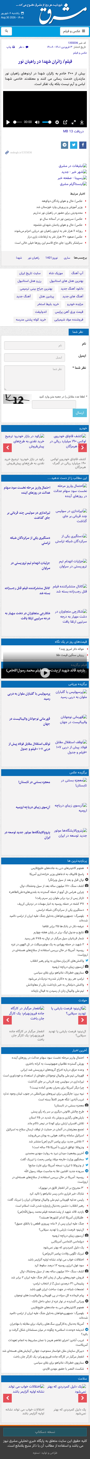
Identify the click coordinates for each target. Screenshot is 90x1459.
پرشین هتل (46, 296)
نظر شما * (79, 367)
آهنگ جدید (23, 296)
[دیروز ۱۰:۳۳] (66, 444)
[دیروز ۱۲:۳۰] (69, 595)
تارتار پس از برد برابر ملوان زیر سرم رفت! (59, 898)
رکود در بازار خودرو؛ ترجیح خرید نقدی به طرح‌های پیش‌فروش (24, 461)
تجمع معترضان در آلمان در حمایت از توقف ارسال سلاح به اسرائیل (45, 1129)
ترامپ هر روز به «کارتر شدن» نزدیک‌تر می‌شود (56, 978)
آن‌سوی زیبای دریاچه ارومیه (33, 807)
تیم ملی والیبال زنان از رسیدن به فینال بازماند (57, 991)
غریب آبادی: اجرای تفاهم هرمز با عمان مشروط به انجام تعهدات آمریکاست (48, 1342)
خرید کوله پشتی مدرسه (31, 319)
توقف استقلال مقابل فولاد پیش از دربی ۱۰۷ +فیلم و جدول (29, 746)
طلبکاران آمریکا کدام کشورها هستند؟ (61, 1217)
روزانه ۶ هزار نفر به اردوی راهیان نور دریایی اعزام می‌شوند (48, 231)
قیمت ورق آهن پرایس (69, 311)
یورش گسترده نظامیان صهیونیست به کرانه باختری (55, 1063)
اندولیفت (41, 311)
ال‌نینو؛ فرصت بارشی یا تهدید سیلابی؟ (67, 1033)
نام (84, 343)
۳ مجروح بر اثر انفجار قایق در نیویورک (61, 1188)
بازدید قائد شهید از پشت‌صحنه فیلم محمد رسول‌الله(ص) (51, 1212)
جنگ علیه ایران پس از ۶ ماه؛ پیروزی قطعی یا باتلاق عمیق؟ (49, 1223)
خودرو (83, 428)
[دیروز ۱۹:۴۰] (69, 726)
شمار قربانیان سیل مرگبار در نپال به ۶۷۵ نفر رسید (54, 938)
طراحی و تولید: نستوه (45, 1453)
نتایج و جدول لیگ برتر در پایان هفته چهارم (59, 932)
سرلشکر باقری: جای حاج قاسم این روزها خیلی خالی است (49, 243)
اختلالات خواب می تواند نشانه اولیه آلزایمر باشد (56, 1259)
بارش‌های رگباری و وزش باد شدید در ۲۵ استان (56, 1117)
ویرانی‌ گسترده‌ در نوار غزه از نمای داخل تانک (58, 1301)
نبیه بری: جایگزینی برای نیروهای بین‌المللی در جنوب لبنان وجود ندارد (43, 1093)
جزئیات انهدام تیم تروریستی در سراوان (30, 565)
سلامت (82, 1378)
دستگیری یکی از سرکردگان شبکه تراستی (30, 540)
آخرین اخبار (79, 1050)
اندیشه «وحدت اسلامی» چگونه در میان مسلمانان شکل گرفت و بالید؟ (48, 1332)
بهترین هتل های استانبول (66, 281)
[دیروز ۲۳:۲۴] (24, 1017)
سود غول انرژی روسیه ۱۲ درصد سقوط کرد (59, 1265)
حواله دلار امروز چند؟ (71, 649)
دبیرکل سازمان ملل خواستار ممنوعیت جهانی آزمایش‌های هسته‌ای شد (43, 1351)
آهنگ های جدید (72, 296)
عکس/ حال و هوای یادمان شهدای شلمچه (58, 225)
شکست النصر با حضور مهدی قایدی (63, 1368)
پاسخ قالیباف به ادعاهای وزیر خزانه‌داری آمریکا (57, 874)
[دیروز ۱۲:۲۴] (69, 620)
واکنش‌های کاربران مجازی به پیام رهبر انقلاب (57, 961)
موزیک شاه (56, 273)
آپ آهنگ (77, 273)
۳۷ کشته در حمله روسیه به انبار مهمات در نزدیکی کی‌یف (50, 904)
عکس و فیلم (72, 31)
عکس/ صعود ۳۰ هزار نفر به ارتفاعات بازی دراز (55, 237)
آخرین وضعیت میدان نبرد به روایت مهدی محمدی (54, 1153)
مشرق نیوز (53, 12)
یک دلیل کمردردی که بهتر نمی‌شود (63, 1247)
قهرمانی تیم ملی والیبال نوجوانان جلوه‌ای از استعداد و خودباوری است (43, 1075)
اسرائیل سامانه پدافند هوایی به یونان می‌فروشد (56, 1135)
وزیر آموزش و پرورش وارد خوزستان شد (59, 207)
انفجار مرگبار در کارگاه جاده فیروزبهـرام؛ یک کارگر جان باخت (26, 1035)
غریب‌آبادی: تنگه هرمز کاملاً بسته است (61, 1099)
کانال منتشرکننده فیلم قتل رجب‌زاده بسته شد (27, 590)
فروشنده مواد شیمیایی (68, 319)
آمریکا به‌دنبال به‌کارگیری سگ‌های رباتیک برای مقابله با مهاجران (47, 1324)
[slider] (17, 122)
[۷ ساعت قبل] (24, 1395)
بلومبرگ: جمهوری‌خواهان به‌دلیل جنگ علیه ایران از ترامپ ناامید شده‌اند (48, 918)
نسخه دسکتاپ (45, 1432)
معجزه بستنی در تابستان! (34, 782)
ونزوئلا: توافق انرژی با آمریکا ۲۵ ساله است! (58, 1147)
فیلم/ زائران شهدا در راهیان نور (45, 61)
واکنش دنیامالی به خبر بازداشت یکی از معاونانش (55, 984)
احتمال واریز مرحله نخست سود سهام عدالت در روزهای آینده (27, 490)
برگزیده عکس (78, 772)
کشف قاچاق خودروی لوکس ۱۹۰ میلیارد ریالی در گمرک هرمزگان (68, 463)
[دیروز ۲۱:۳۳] (69, 701)
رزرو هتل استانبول (29, 281)
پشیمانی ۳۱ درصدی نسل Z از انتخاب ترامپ (58, 1283)
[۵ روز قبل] (24, 444)
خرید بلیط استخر (48, 304)
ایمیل (82, 355)
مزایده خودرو (75, 304)
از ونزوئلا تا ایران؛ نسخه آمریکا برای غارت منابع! (56, 1165)
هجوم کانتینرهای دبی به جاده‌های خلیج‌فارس (57, 868)
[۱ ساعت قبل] (45, 673)
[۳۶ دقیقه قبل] (69, 789)
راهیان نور (33, 258)
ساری (67, 258)
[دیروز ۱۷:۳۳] (69, 545)
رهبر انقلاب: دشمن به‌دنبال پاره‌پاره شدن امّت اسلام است (49, 1205)
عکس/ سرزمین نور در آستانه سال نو (61, 219)
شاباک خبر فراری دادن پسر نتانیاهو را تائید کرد (57, 1193)
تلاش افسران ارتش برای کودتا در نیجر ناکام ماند (55, 1123)
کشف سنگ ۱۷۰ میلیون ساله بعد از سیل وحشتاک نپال (52, 886)
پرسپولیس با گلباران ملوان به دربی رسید (28, 696)
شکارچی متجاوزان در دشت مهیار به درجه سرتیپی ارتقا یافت (27, 616)
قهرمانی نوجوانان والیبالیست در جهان (29, 721)
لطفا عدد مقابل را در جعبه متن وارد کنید (63, 397)
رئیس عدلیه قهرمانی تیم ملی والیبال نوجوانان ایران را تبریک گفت (45, 1199)
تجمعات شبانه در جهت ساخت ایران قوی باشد (57, 1289)
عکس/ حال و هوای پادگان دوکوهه (62, 201)
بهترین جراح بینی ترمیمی (36, 288)
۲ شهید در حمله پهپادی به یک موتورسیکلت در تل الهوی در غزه (47, 944)
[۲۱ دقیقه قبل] (69, 520)
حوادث (82, 1000)
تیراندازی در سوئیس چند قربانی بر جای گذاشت (28, 515)
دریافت (73, 131)
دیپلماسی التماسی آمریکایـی (67, 1241)
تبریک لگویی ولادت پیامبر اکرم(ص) (63, 1253)
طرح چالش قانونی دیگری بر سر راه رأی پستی (57, 1111)
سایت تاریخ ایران (30, 273)
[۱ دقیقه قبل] (69, 495)
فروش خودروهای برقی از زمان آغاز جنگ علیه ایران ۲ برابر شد (47, 1277)
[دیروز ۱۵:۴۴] (69, 570)
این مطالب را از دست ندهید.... (67, 478)
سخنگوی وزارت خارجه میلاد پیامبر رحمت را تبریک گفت (52, 1159)
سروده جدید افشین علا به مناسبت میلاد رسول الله (54, 1171)
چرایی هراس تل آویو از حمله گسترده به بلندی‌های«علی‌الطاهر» (46, 892)
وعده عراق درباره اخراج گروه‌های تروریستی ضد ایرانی (52, 1070)
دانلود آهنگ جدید (72, 288)
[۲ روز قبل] (69, 751)
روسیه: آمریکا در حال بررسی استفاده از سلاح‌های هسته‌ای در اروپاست (50, 952)
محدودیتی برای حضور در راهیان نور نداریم (58, 213)
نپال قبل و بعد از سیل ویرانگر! (66, 880)
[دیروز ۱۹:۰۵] (69, 839)
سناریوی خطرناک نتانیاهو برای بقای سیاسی (59, 972)
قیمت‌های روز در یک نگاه (71, 641)
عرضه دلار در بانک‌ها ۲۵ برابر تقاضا (63, 926)
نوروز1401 (51, 258)
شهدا (19, 258)
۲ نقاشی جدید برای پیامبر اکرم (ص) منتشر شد (56, 1141)
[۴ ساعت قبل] (69, 814)
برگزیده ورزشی (77, 684)
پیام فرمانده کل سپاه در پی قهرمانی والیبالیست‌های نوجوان (49, 1295)
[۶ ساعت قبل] (66, 1395)
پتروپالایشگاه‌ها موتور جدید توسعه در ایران (27, 835)
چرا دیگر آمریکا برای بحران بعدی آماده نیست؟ (57, 1087)
